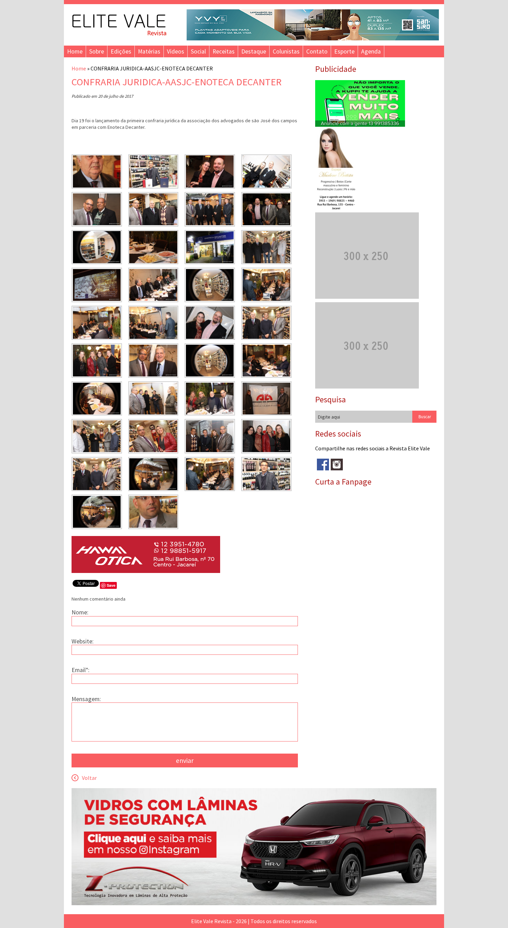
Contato (317, 51)
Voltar (89, 777)
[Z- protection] (254, 903)
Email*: (81, 670)
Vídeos (175, 51)
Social (198, 51)
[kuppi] (360, 124)
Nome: (80, 612)
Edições (121, 51)
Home (75, 51)
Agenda (371, 51)
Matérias (149, 51)
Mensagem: (86, 699)
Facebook (323, 465)
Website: (83, 641)
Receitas (224, 51)
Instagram (337, 465)
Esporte (344, 51)
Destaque (253, 51)
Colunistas (286, 51)
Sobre (96, 51)
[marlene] (339, 208)
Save (111, 585)
